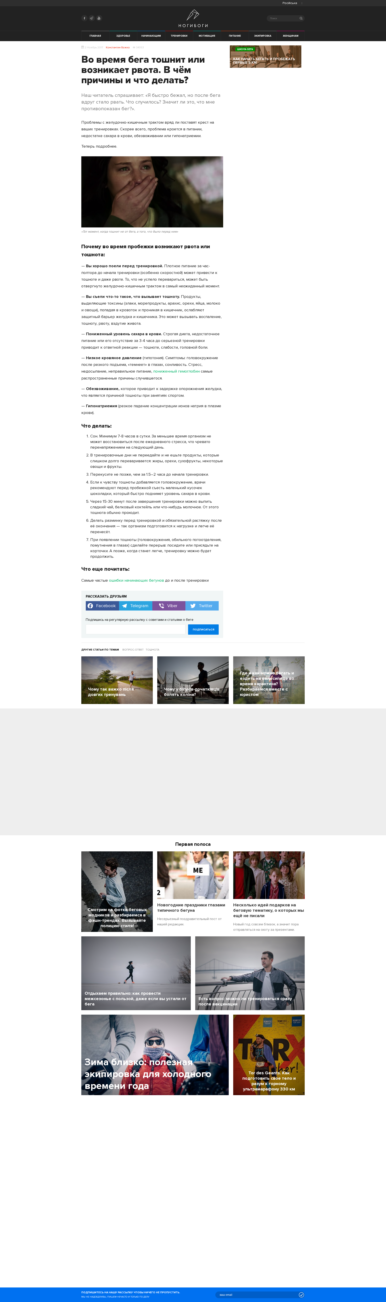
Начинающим (151, 35)
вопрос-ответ (133, 649)
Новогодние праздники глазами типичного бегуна (191, 907)
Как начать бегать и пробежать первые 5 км (264, 60)
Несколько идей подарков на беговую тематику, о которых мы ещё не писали (268, 910)
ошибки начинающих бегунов (136, 580)
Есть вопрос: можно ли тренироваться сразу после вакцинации (245, 1001)
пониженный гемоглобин (176, 371)
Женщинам (290, 35)
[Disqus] (193, 773)
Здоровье (123, 35)
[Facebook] (84, 18)
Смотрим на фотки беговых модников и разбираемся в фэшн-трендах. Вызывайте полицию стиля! (117, 918)
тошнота (152, 649)
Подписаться (203, 629)
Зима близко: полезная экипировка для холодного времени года (148, 1074)
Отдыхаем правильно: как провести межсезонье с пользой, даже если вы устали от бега (136, 999)
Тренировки (179, 35)
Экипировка (262, 35)
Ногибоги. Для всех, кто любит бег (193, 18)
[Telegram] (92, 18)
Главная (95, 35)
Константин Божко (118, 47)
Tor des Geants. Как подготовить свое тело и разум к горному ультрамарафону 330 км (269, 1081)
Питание (235, 35)
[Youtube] (99, 18)
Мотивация (207, 35)
